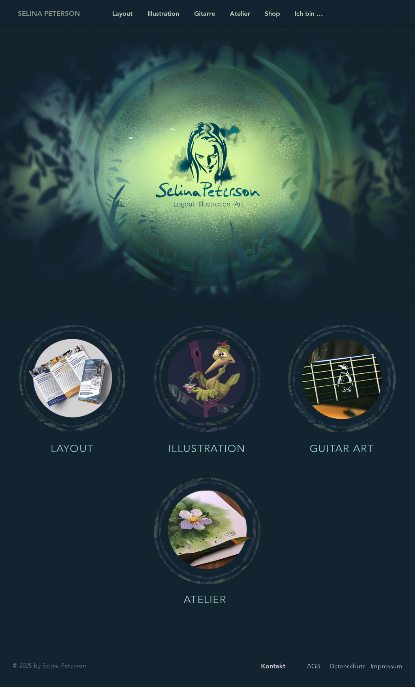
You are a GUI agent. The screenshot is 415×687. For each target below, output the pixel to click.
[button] (238, 13)
